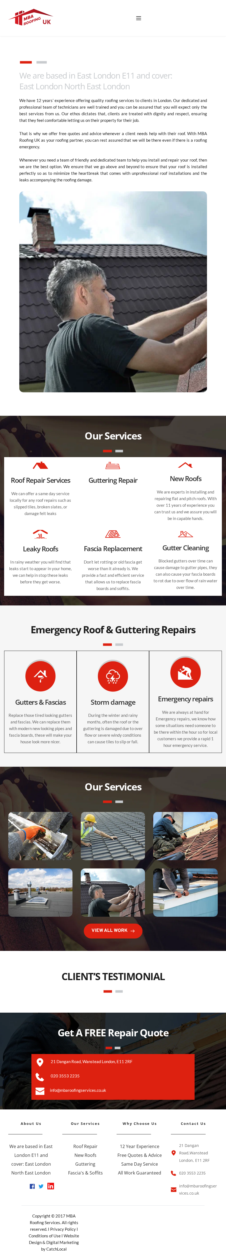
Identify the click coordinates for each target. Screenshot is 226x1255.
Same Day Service (139, 1164)
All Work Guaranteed (139, 1173)
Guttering (85, 1164)
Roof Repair (85, 1146)
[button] (138, 18)
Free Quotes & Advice (139, 1155)
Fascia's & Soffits (85, 1173)
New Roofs (85, 1155)
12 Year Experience (139, 1146)
